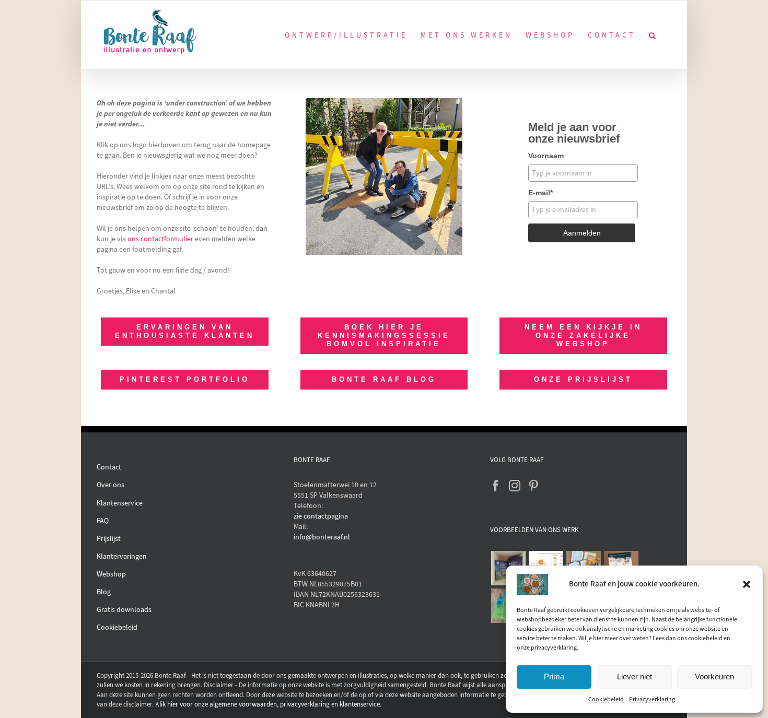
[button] (746, 584)
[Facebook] (496, 485)
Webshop (111, 574)
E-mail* (540, 193)
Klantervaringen (122, 556)
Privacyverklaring (652, 699)
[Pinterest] (533, 485)
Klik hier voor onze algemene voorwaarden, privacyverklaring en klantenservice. (268, 704)
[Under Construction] (384, 102)
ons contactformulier (160, 239)
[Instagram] (514, 485)
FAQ (103, 521)
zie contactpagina (321, 516)
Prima (554, 676)
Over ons (110, 485)
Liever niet (634, 676)
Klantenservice (120, 503)
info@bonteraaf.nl (322, 537)
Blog (104, 592)
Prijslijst (109, 539)
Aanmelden (582, 233)
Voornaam (546, 155)
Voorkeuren (714, 676)
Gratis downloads (124, 610)
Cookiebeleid (606, 699)
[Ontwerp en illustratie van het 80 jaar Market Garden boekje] (583, 564)
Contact (109, 467)
